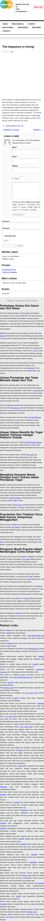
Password (5, 228)
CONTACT (7, 31)
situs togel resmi (32, 693)
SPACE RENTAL (17, 24)
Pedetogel (10, 643)
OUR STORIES (7, 27)
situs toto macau (11, 716)
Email (14, 156)
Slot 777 (36, 350)
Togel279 (17, 802)
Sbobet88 (33, 862)
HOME (5, 24)
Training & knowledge (9, 272)
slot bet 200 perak (35, 417)
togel (30, 576)
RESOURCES (23, 27)
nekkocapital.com (34, 649)
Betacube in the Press (10, 130)
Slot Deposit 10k (16, 408)
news (12, 51)
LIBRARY (37, 130)
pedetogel (31, 368)
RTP (26, 316)
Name (14, 147)
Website (15, 166)
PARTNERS (36, 27)
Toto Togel (29, 455)
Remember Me (10, 236)
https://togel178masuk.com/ (23, 677)
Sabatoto (3, 794)
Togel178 (27, 598)
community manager (11, 125)
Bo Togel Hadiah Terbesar (33, 442)
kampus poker (9, 688)
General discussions (9, 269)
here (38, 115)
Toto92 (20, 750)
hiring (19, 125)
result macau (17, 505)
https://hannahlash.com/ (36, 635)
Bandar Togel (26, 875)
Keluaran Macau (15, 498)
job (22, 125)
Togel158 (41, 656)
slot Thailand (15, 527)
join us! (38, 7)
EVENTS (32, 24)
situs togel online (26, 727)
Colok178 (15, 698)
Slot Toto (37, 390)
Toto (41, 589)
